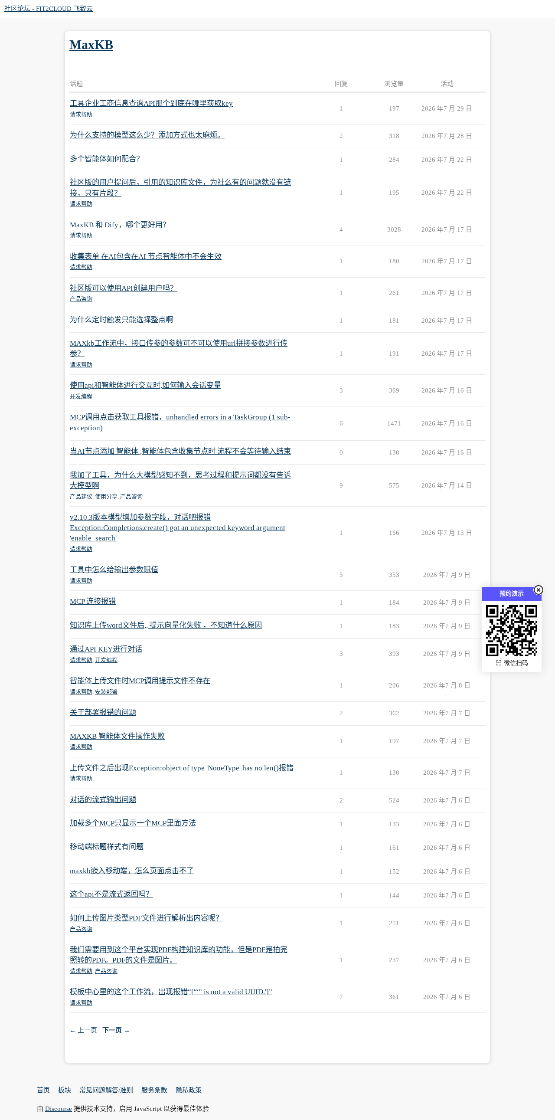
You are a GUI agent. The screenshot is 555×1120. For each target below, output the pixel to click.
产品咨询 (81, 298)
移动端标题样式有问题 (107, 847)
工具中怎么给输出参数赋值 (114, 570)
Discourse (58, 1108)
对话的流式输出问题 (103, 800)
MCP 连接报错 (93, 601)
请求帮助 (81, 114)
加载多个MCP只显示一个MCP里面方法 (133, 823)
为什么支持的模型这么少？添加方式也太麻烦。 (147, 135)
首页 (43, 1090)
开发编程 (81, 396)
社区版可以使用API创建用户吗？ (123, 288)
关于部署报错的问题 (103, 712)
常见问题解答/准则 (106, 1090)
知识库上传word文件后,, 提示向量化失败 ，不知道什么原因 (166, 625)
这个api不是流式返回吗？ (111, 894)
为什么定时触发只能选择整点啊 (121, 320)
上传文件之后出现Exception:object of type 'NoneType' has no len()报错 (182, 768)
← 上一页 (83, 1030)
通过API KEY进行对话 (106, 649)
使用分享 (106, 496)
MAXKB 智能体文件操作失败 (117, 736)
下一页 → (116, 1030)
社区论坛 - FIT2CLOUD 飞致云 (48, 8)
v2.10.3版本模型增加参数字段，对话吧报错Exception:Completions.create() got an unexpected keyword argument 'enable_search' (177, 527)
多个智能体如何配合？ (107, 159)
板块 (64, 1090)
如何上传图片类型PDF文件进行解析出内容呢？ (146, 918)
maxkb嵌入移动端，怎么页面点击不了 (132, 871)
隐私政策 (189, 1090)
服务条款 (154, 1090)
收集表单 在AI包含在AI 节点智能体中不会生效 (146, 256)
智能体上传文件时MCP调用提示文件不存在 (140, 681)
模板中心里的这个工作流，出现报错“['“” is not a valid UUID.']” (171, 992)
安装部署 (106, 691)
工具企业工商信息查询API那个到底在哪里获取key (151, 103)
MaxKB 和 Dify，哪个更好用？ (120, 225)
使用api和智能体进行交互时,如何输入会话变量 (145, 385)
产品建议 (81, 496)
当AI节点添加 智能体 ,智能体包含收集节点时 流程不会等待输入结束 (180, 451)
